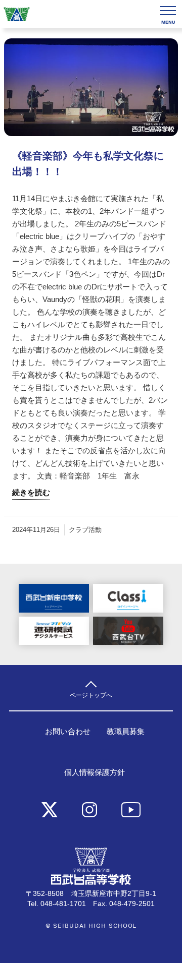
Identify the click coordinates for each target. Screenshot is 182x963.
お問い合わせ (67, 732)
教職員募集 (126, 732)
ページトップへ (91, 695)
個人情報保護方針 (94, 772)
